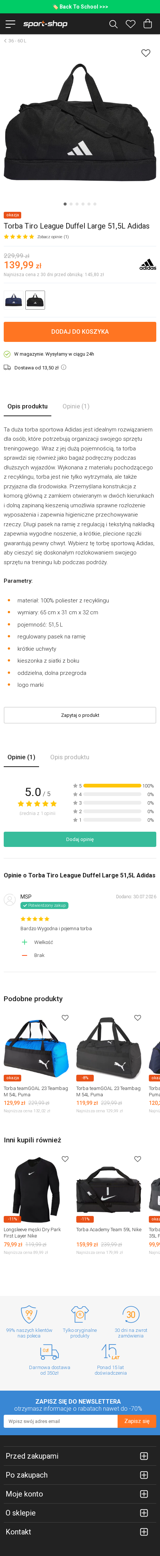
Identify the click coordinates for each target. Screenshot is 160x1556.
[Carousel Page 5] (88, 204)
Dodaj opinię (80, 839)
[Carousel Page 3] (77, 204)
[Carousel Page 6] (94, 204)
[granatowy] (13, 300)
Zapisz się (137, 1421)
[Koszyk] (148, 24)
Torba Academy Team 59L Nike (108, 1229)
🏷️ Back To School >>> (80, 7)
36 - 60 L (17, 40)
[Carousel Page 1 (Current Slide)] (65, 204)
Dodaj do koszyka (80, 331)
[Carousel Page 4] (82, 204)
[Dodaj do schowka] (146, 52)
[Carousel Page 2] (71, 204)
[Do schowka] (65, 1017)
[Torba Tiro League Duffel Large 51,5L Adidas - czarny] (80, 122)
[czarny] (35, 300)
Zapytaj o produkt (80, 715)
